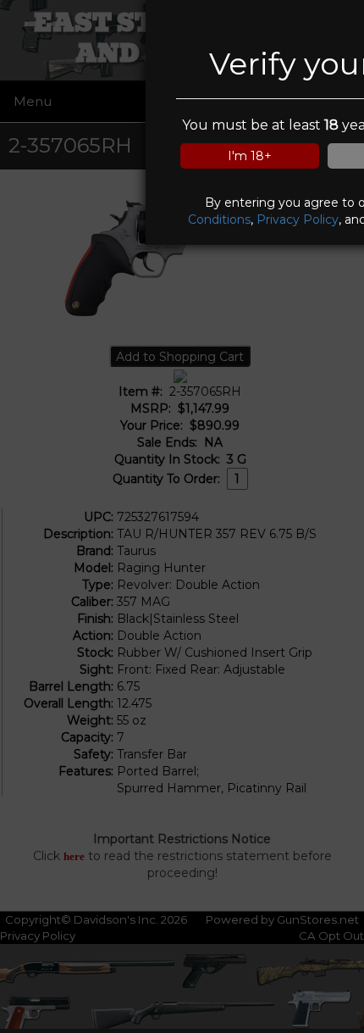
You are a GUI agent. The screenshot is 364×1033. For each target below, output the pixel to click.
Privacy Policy (297, 219)
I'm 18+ (250, 156)
